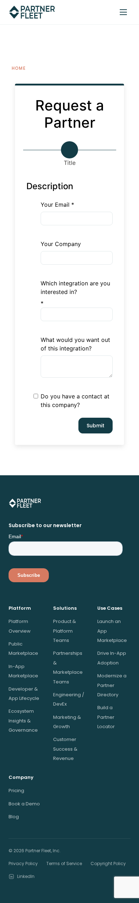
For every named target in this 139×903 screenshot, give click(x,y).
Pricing (16, 790)
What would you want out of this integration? (75, 344)
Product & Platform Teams (64, 631)
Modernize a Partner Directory (112, 685)
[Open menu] (123, 12)
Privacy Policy (23, 863)
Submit (95, 425)
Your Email (55, 204)
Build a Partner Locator (106, 717)
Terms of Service (64, 863)
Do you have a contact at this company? (75, 400)
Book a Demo (24, 803)
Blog (14, 816)
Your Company (61, 243)
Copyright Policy (108, 863)
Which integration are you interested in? (75, 287)
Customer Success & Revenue (65, 749)
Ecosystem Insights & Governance (23, 720)
